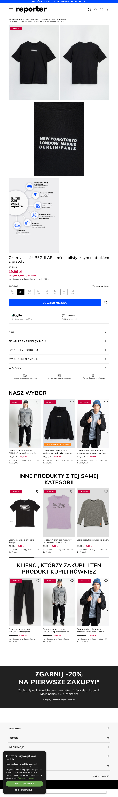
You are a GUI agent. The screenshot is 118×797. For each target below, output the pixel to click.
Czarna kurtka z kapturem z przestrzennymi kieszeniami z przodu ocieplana (90, 453)
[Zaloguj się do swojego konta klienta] (95, 10)
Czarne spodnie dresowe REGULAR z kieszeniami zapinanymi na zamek (20, 631)
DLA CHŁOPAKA (32, 19)
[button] (107, 10)
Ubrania (44, 19)
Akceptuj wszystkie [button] (24, 784)
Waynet (105, 776)
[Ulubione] (101, 10)
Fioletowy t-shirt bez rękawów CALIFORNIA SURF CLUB (57, 541)
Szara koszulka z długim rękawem (93, 540)
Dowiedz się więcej (26, 778)
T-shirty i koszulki (59, 19)
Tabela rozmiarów (101, 286)
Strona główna (15, 19)
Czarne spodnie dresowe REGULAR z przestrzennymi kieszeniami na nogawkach (22, 453)
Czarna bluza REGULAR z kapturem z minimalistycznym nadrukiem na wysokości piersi (57, 453)
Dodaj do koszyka (55, 302)
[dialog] (24, 772)
